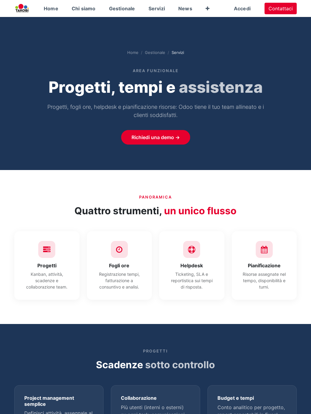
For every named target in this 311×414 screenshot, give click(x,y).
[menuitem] (51, 8)
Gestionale (155, 52)
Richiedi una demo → (156, 137)
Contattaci (280, 8)
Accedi (242, 8)
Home (132, 52)
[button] (207, 8)
